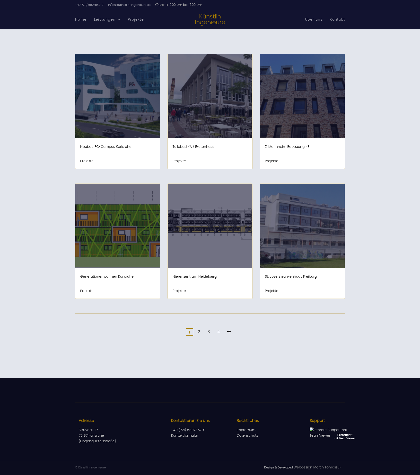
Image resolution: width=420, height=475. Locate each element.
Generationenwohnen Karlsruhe (107, 276)
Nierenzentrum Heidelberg (195, 276)
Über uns (314, 19)
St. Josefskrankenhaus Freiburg (291, 276)
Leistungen (105, 19)
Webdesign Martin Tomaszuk (317, 467)
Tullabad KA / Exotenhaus (193, 147)
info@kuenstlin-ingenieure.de (129, 4)
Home (81, 19)
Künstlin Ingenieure (210, 19)
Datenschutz (247, 435)
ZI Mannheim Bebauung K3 (287, 147)
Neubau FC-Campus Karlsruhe (105, 147)
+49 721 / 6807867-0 (89, 4)
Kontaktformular (184, 435)
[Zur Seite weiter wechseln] (229, 332)
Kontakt (337, 19)
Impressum (246, 430)
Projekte (136, 19)
